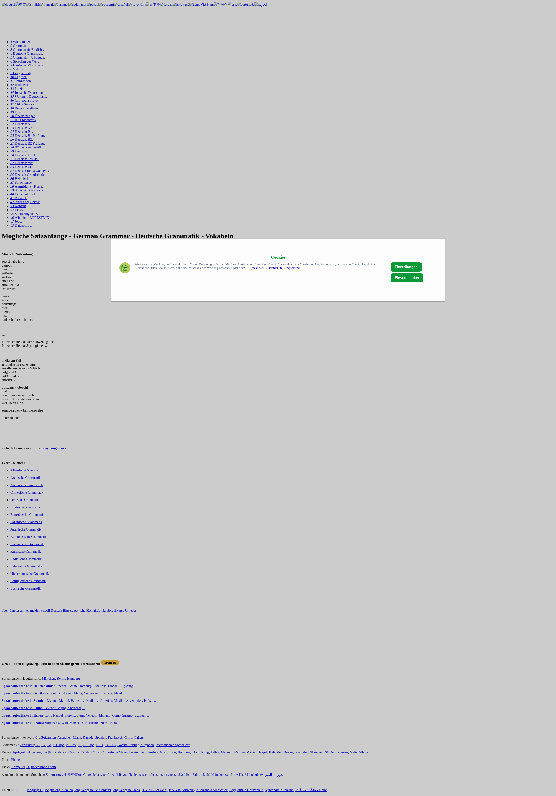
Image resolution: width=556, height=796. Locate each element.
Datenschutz (275, 268)
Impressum (292, 268)
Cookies (278, 257)
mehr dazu (258, 268)
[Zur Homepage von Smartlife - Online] (124, 268)
